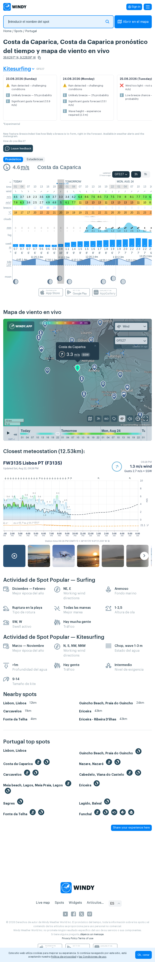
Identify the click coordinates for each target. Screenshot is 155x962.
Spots (18, 31)
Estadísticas (35, 159)
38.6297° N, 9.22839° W (19, 57)
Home (7, 31)
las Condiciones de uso (92, 957)
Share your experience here (131, 827)
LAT (9, 265)
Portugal (31, 31)
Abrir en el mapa (136, 21)
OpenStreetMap (130, 424)
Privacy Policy (70, 938)
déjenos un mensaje (92, 934)
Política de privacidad (63, 957)
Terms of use (85, 938)
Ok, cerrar (143, 954)
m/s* (8, 202)
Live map (43, 902)
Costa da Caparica (59, 167)
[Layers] (90, 418)
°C (9, 212)
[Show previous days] (15, 434)
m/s (25, 167)
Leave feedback (21, 148)
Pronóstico (13, 159)
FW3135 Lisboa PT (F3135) (32, 463)
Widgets (75, 902)
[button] (39, 58)
